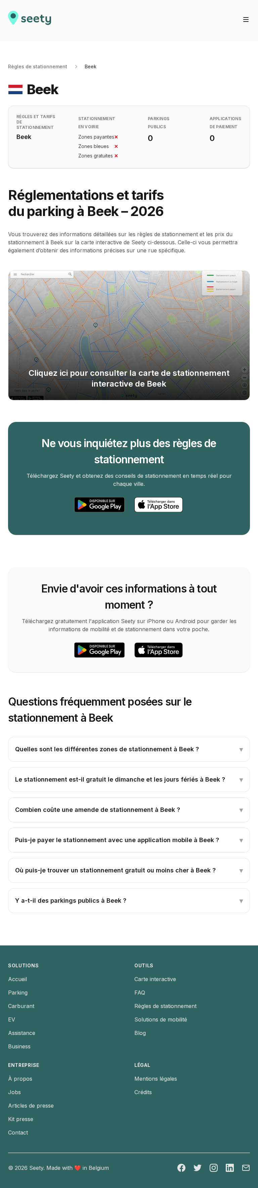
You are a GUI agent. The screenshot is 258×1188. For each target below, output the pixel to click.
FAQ (139, 992)
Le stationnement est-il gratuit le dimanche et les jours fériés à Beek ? (129, 780)
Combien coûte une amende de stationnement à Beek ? (129, 810)
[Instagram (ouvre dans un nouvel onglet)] (214, 1168)
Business (19, 1046)
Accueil (17, 979)
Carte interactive (155, 979)
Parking (18, 992)
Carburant (21, 1006)
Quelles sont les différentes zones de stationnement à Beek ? (129, 749)
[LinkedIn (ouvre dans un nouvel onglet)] (230, 1168)
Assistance (21, 1033)
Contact (18, 1132)
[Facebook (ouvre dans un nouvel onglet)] (181, 1168)
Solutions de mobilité (160, 1019)
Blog (140, 1033)
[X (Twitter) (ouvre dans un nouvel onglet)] (198, 1168)
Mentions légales (155, 1078)
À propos (20, 1078)
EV (11, 1019)
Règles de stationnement (37, 66)
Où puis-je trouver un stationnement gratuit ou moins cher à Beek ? (129, 870)
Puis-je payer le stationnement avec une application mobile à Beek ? (129, 840)
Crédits (143, 1092)
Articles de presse (31, 1105)
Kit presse (20, 1119)
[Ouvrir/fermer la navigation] (246, 19)
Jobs (14, 1092)
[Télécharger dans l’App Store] (158, 504)
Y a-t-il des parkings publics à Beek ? (129, 901)
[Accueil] (29, 20)
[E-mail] (246, 1168)
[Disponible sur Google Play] (99, 504)
